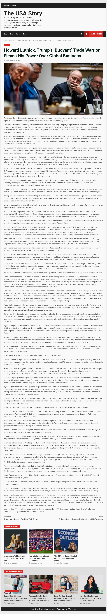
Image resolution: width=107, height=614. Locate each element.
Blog (5, 34)
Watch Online (96, 34)
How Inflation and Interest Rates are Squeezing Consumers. (41, 541)
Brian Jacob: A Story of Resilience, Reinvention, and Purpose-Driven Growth (66, 584)
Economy (7, 45)
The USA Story (23, 13)
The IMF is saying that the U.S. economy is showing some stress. (66, 541)
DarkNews (61, 609)
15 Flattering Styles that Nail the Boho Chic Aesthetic (80, 517)
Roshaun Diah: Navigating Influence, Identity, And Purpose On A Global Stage (41, 584)
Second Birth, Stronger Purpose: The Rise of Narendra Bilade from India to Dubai (15, 584)
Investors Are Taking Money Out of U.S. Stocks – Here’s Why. (15, 541)
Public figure (35, 591)
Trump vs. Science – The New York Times (21, 517)
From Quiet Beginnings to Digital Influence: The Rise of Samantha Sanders (91, 584)
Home (18, 34)
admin (7, 61)
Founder (59, 591)
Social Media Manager (12, 591)
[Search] (81, 34)
